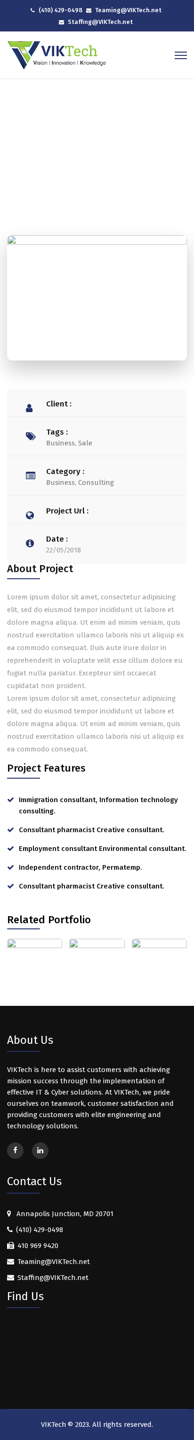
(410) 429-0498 (60, 10)
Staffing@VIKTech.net (100, 21)
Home (56, 156)
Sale (85, 443)
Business (60, 443)
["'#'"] (15, 1150)
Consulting (96, 482)
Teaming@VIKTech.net (128, 10)
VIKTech (53, 1424)
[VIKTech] (57, 55)
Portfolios (94, 156)
